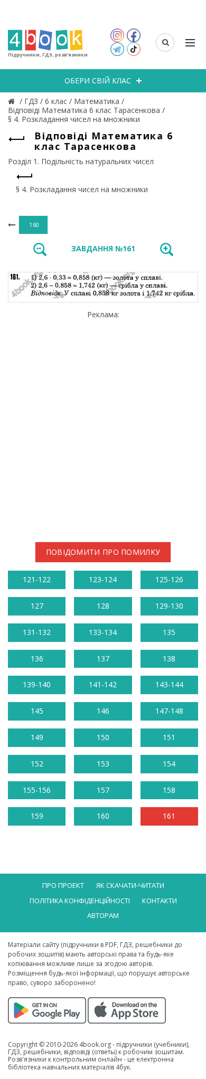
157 (103, 790)
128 (103, 606)
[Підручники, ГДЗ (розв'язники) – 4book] (12, 101)
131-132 (37, 632)
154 (169, 764)
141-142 (103, 684)
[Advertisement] (103, 422)
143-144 (169, 684)
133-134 (103, 632)
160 (103, 816)
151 (169, 737)
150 (103, 737)
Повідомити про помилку (103, 552)
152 (37, 764)
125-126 (169, 579)
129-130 (169, 606)
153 (103, 764)
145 (37, 711)
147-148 (169, 711)
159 (37, 816)
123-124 (103, 579)
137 (103, 659)
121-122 (37, 579)
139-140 (37, 684)
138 (169, 659)
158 (169, 790)
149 (37, 737)
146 (103, 711)
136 (37, 659)
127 (37, 606)
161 (169, 816)
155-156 (37, 790)
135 (169, 632)
